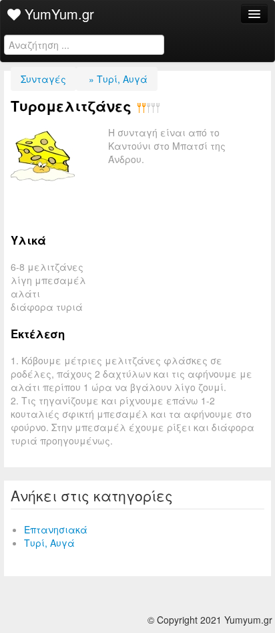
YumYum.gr (57, 13)
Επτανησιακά (55, 529)
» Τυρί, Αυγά (117, 79)
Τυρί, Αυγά (49, 542)
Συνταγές (43, 79)
